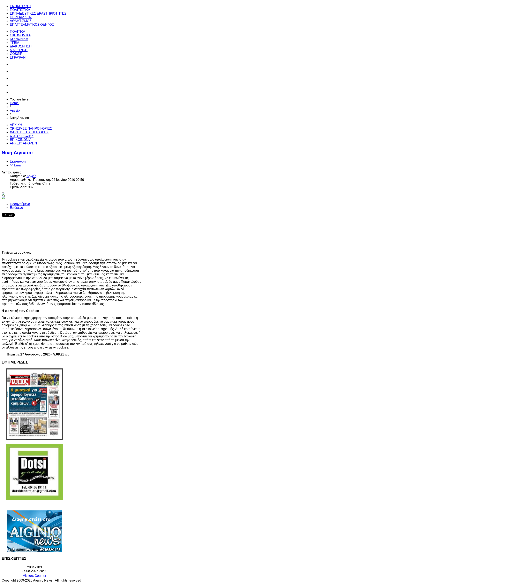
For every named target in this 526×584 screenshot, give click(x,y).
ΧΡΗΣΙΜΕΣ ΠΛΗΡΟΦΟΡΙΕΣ (31, 128)
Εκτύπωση (18, 161)
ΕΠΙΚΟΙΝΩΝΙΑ (20, 139)
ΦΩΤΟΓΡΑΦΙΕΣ (21, 136)
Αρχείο (15, 110)
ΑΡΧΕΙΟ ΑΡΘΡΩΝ (23, 143)
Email (17, 165)
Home (14, 103)
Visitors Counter (34, 575)
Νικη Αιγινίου (17, 152)
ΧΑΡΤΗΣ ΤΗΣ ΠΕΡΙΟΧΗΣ (29, 132)
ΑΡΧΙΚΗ (16, 125)
